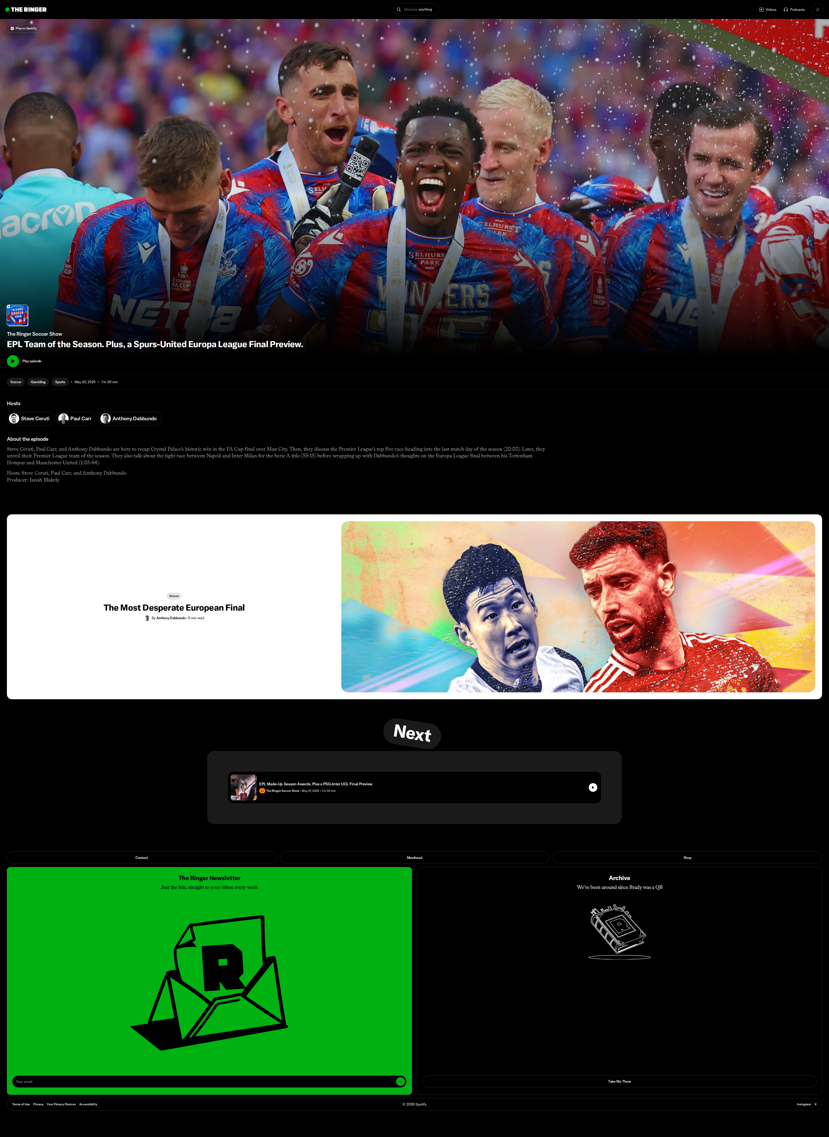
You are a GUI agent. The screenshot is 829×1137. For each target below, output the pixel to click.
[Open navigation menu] (818, 9)
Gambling (38, 382)
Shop (687, 857)
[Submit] (400, 1081)
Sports (60, 382)
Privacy (38, 1104)
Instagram (804, 1104)
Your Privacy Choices (61, 1104)
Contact (141, 857)
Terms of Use (21, 1104)
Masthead (414, 857)
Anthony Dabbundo (134, 418)
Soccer (15, 382)
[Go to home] (25, 9)
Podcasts (797, 9)
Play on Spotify (26, 28)
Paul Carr (80, 418)
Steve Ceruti (35, 418)
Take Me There (619, 1081)
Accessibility (88, 1104)
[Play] (13, 361)
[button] (416, 9)
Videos (771, 9)
